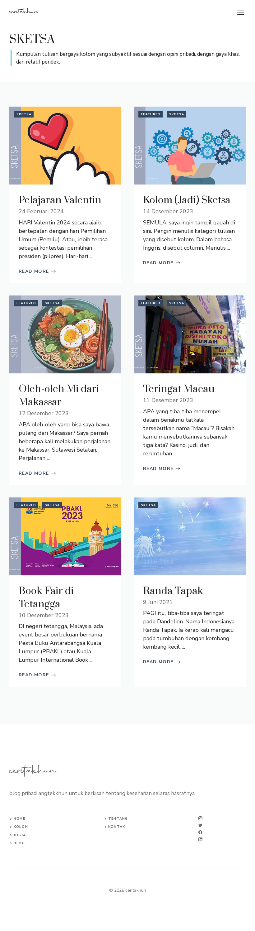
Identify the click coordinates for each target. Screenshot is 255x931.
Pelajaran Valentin (60, 200)
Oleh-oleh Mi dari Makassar (59, 396)
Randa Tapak (173, 591)
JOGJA (20, 835)
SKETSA (23, 114)
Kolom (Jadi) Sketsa (186, 200)
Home (19, 818)
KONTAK (116, 826)
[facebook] (200, 832)
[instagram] (200, 818)
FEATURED (150, 114)
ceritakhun (24, 12)
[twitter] (200, 825)
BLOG (19, 843)
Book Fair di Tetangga (46, 598)
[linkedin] (200, 839)
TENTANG (118, 818)
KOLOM (21, 826)
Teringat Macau (179, 389)
